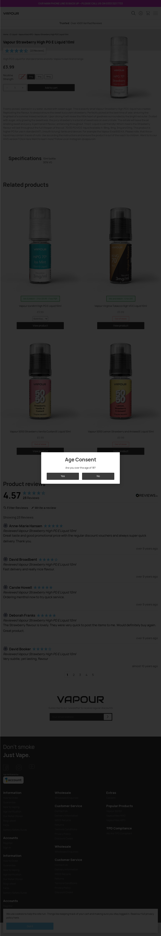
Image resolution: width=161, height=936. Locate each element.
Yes (63, 476)
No (98, 476)
